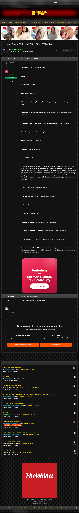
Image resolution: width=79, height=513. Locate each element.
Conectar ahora (55, 344)
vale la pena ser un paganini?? (12, 441)
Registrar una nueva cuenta (23, 344)
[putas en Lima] (39, 13)
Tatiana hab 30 (7, 376)
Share (57, 50)
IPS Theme (30, 499)
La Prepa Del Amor (26, 452)
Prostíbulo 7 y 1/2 (29, 51)
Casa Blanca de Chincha (32, 387)
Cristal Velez (6, 412)
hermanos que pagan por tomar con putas (15, 432)
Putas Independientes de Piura (26, 414)
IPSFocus (36, 499)
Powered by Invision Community (39, 503)
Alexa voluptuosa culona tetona (12, 385)
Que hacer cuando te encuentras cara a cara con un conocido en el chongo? (26, 394)
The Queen (22, 378)
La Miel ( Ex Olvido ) (29, 423)
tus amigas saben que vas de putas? (13, 403)
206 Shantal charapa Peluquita (12, 421)
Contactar (43, 499)
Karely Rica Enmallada (9, 451)
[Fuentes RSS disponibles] (76, 508)
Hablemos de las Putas (27, 369)
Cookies (50, 499)
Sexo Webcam (56, 3)
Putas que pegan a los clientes (12, 367)
